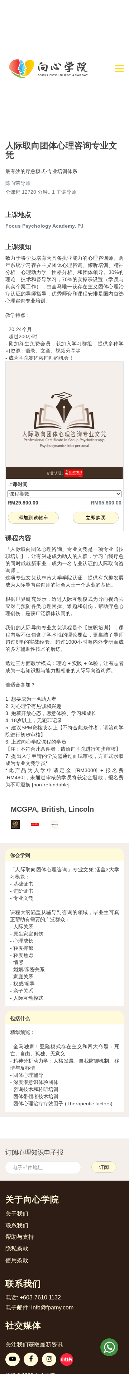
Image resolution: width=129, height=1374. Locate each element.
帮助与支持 (19, 1237)
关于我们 (16, 1214)
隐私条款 (16, 1249)
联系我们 (16, 1225)
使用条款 (16, 1260)
